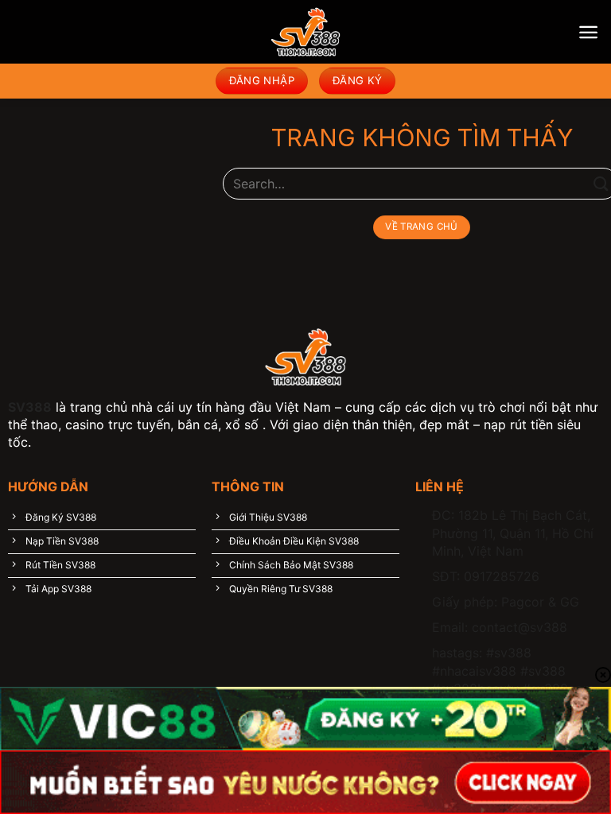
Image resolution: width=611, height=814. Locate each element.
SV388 (30, 407)
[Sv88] (305, 31)
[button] (588, 32)
